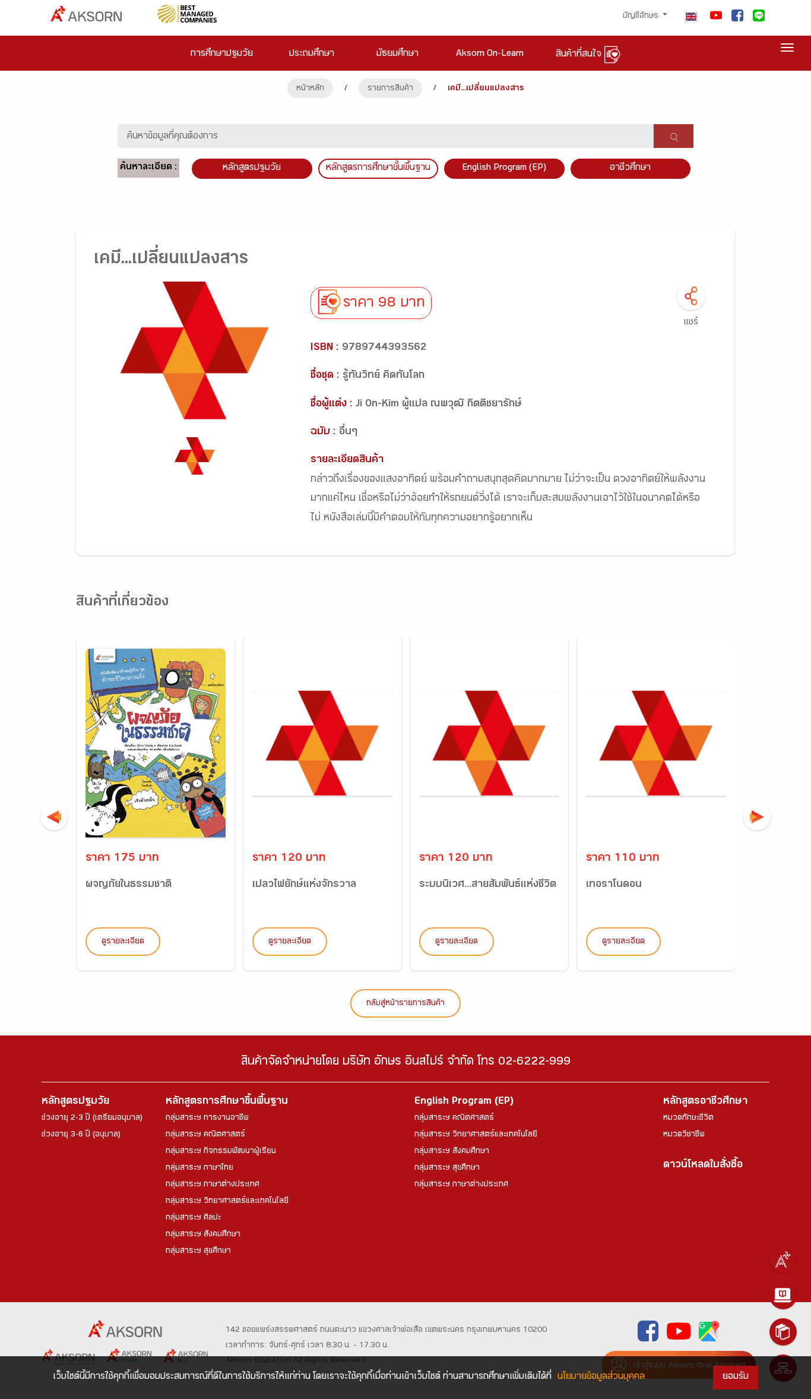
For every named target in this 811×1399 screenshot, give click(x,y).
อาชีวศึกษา (630, 168)
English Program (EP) (504, 168)
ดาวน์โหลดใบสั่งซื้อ (703, 1165)
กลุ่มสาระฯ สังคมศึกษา (203, 1235)
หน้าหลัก (310, 89)
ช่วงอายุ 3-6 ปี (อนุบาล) (81, 1135)
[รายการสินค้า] (783, 1332)
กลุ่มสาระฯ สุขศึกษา (198, 1251)
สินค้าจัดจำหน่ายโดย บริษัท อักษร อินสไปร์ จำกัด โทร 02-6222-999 (406, 1063)
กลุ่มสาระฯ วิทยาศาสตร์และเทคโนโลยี (227, 1201)
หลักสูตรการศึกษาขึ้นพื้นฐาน (227, 1102)
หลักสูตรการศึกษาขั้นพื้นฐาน (378, 168)
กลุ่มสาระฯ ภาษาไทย (199, 1168)
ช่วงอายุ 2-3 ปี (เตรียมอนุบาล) (92, 1118)
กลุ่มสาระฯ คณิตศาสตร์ (205, 1135)
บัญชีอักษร (642, 16)
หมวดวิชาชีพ (684, 1135)
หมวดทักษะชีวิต (688, 1118)
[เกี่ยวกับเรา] (783, 1259)
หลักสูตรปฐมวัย (75, 1102)
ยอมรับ (736, 1377)
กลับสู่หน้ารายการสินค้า (405, 1004)
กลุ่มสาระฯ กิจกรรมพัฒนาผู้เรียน (221, 1151)
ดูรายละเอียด (123, 942)
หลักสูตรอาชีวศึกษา (705, 1102)
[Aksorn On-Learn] (783, 1295)
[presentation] (54, 816)
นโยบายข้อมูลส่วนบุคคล (601, 1377)
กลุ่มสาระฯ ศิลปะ (193, 1218)
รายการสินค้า (390, 89)
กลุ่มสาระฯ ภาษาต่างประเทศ (212, 1185)
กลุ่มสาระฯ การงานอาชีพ (207, 1118)
